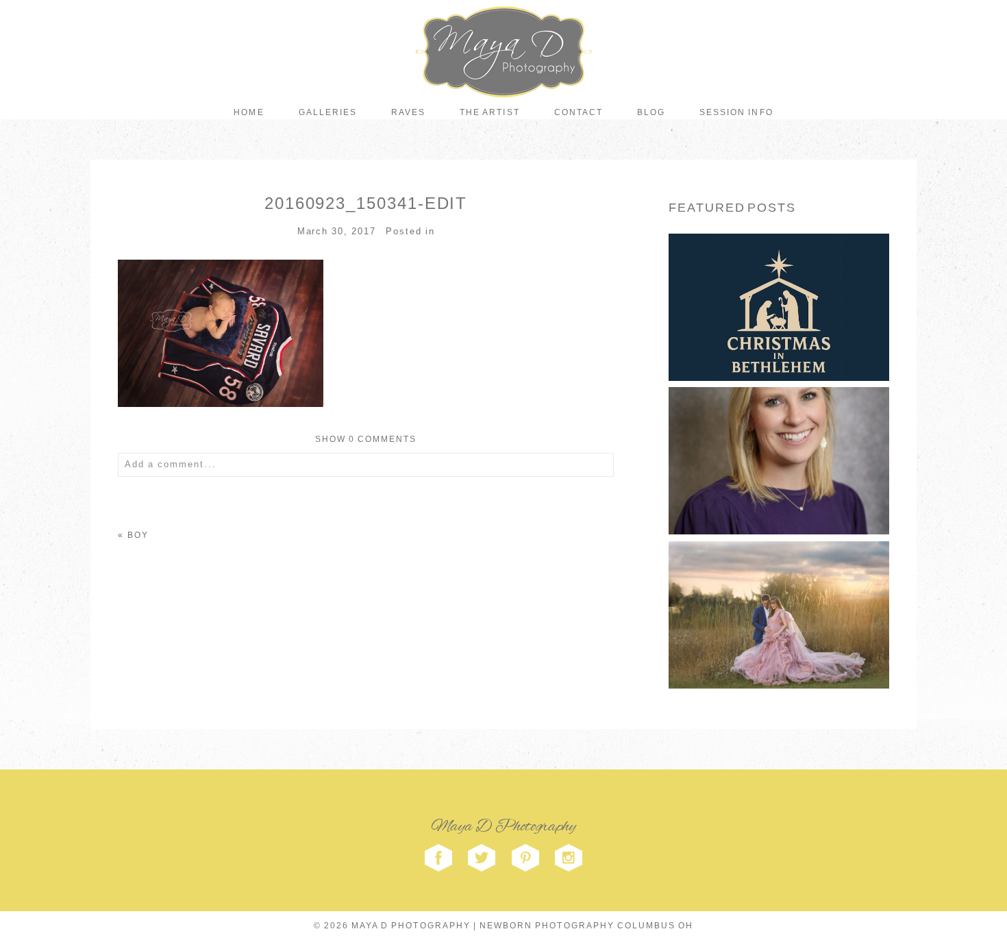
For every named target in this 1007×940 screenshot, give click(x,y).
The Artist (489, 112)
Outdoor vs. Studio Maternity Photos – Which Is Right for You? (777, 589)
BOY (138, 535)
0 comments (366, 439)
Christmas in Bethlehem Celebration (777, 282)
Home (249, 112)
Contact (578, 112)
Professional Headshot (777, 436)
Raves (408, 112)
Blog (651, 112)
